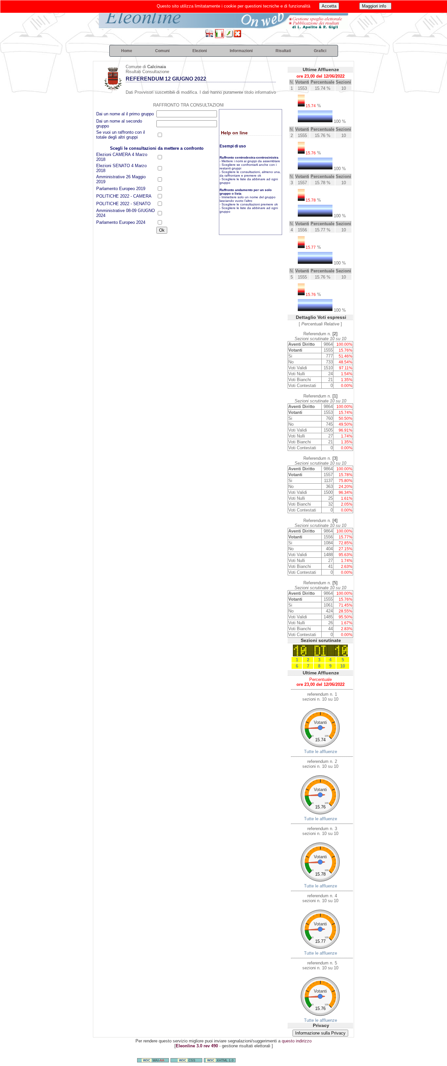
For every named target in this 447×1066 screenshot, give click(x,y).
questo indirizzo (297, 1040)
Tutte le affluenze (320, 751)
